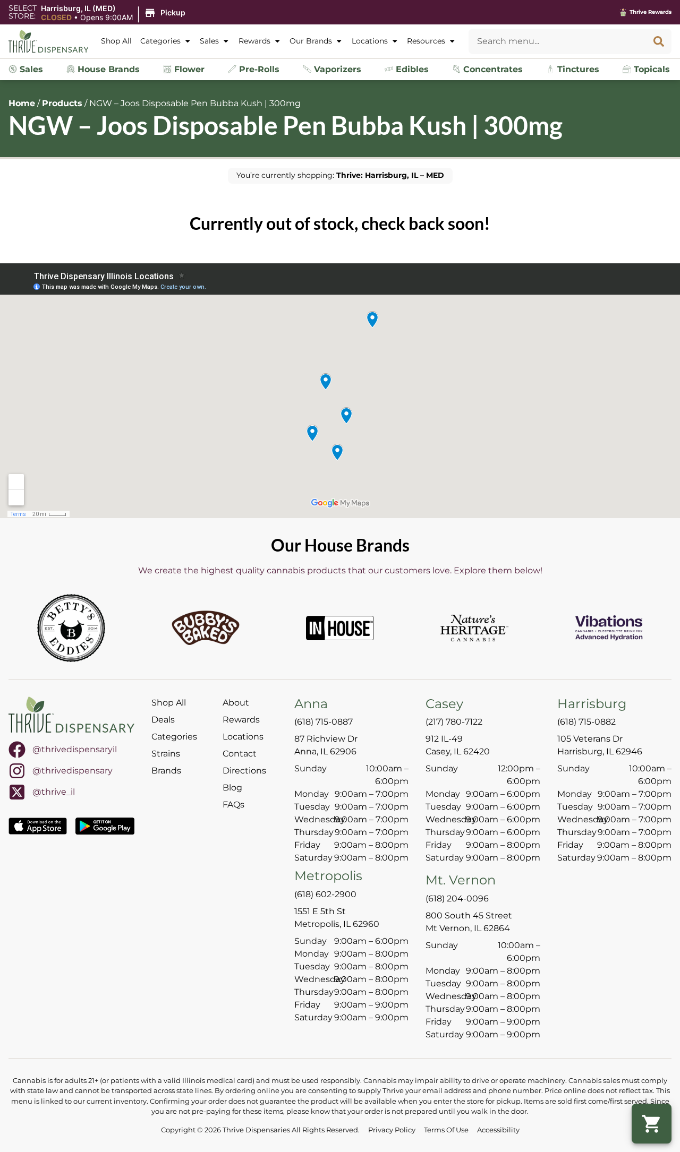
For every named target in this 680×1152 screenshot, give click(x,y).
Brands (166, 771)
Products (62, 103)
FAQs (233, 804)
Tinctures (577, 69)
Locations (370, 41)
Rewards (254, 41)
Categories (160, 41)
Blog (232, 788)
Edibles (411, 69)
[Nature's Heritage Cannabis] (474, 628)
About (236, 703)
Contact (240, 754)
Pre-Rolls (257, 69)
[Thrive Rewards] (623, 12)
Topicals (650, 69)
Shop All (116, 41)
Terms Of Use (446, 1130)
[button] (115, 13)
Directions (244, 771)
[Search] (659, 41)
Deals (163, 720)
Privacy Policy (391, 1130)
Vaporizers (336, 69)
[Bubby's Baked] (206, 628)
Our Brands (311, 41)
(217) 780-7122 (454, 722)
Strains (165, 754)
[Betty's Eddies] (71, 628)
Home (21, 103)
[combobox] (557, 41)
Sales (209, 41)
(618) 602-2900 (325, 894)
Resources (426, 41)
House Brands (107, 69)
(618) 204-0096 (457, 898)
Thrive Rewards (651, 12)
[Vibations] (609, 628)
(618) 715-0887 (323, 722)
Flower (188, 69)
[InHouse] (340, 628)
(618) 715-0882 (586, 722)
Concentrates (492, 69)
